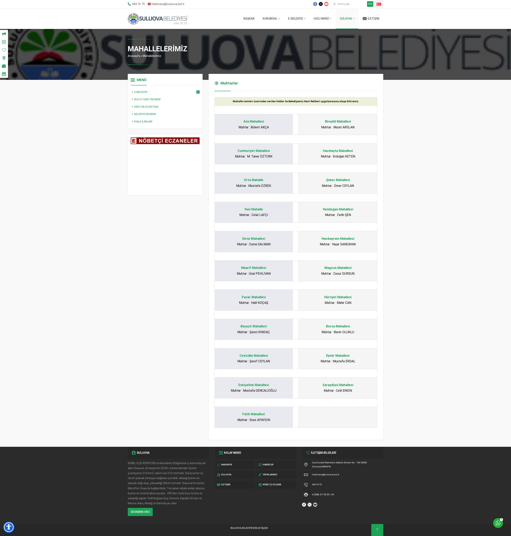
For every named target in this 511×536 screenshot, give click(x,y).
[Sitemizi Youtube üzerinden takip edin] (326, 4)
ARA (370, 4)
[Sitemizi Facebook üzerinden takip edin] (315, 4)
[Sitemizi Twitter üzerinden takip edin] (321, 4)
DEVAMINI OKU (140, 511)
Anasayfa (134, 55)
